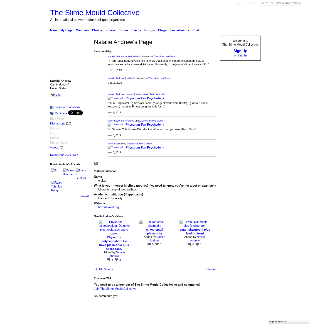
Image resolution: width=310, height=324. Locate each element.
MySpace (61, 113)
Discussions (57, 123)
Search (306, 3)
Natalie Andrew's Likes (64, 155)
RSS (96, 163)
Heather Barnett (84, 318)
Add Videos (105, 269)
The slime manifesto (164, 56)
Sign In (252, 3)
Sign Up (240, 3)
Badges (209, 318)
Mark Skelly (114, 120)
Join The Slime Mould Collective (115, 288)
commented (131, 94)
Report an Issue (227, 318)
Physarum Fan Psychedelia (145, 98)
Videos (54, 147)
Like (58, 94)
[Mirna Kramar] (68, 173)
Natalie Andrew (116, 56)
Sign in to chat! (278, 321)
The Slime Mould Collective (95, 12)
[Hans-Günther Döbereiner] (81, 173)
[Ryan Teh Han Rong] (56, 186)
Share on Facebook (67, 107)
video (163, 94)
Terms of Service (251, 318)
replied (128, 56)
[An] (56, 173)
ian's (137, 56)
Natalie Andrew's (151, 94)
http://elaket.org (108, 207)
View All (84, 196)
